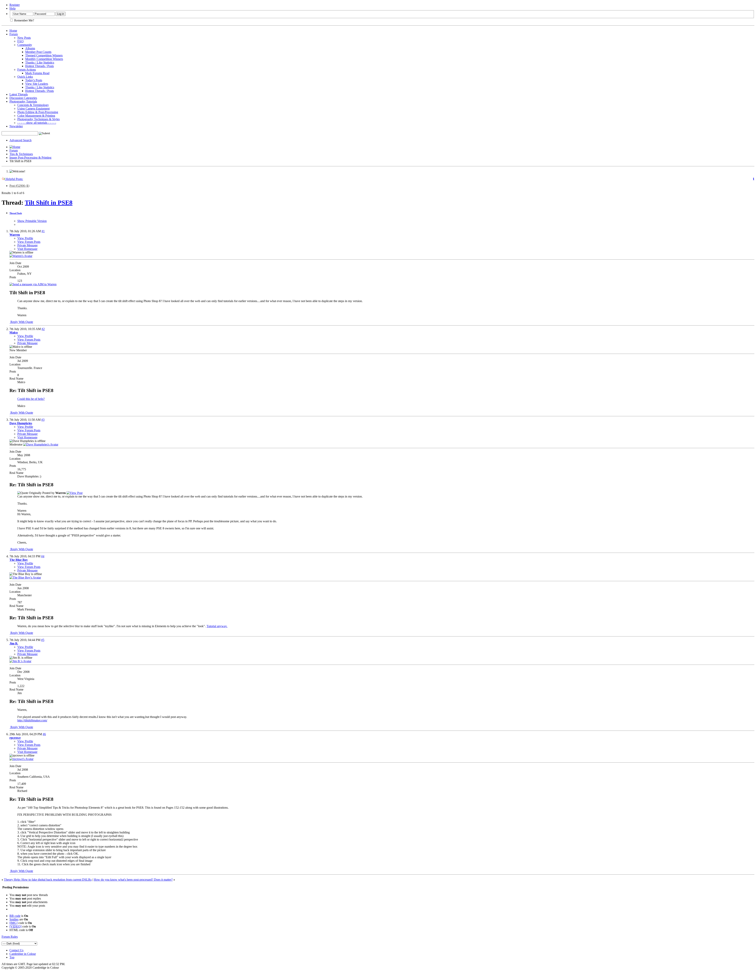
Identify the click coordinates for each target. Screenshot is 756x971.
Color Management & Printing (36, 115)
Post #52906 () (19, 185)
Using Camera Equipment (33, 108)
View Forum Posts (28, 241)
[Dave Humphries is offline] (40, 444)
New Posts (24, 37)
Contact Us (16, 950)
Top (11, 957)
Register (14, 4)
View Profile (25, 238)
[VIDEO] (15, 926)
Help (12, 8)
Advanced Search (20, 140)
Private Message (27, 245)
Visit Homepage (27, 249)
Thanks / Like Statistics (39, 62)
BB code (14, 915)
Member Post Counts (38, 52)
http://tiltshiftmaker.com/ (32, 720)
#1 (43, 231)
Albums (30, 48)
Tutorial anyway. (217, 626)
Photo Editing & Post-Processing (37, 112)
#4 (42, 556)
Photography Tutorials (23, 101)
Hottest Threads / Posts (39, 66)
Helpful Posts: (14, 179)
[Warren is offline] (20, 256)
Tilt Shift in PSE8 (48, 202)
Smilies (14, 919)
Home (13, 30)
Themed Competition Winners (44, 55)
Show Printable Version (32, 221)
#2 (43, 329)
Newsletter (16, 126)
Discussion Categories (23, 98)
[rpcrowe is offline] (21, 759)
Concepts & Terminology (33, 105)
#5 (42, 640)
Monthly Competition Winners (44, 59)
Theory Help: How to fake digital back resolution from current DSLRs (48, 879)
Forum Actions (26, 69)
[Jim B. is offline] (20, 661)
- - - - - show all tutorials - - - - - (36, 122)
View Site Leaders (36, 83)
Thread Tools (15, 213)
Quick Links (25, 76)
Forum (13, 34)
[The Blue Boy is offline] (25, 577)
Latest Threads (18, 94)
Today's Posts (33, 80)
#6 (44, 734)
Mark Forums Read (37, 73)
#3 (42, 419)
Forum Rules (10, 936)
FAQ (20, 41)
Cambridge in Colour (22, 953)
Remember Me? (23, 20)
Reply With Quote (21, 322)
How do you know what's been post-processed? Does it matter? (133, 879)
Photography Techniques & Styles (38, 119)
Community (24, 44)
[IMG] (13, 923)
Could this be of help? (31, 398)
